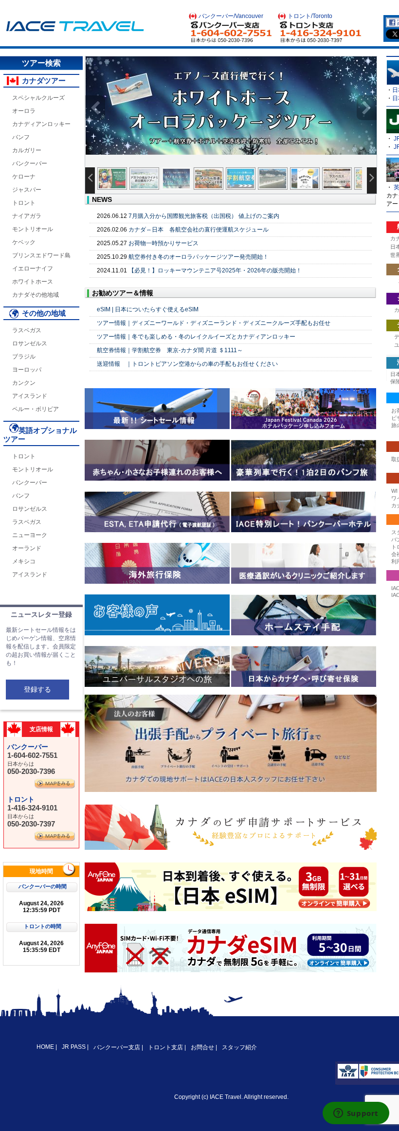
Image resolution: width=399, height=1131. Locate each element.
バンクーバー (29, 163)
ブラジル (24, 356)
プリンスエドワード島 (41, 255)
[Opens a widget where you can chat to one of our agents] (355, 1114)
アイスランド (29, 396)
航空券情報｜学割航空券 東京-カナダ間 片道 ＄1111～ (170, 350)
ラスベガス (26, 330)
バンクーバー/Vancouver (231, 16)
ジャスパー (26, 189)
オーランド (26, 548)
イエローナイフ (32, 268)
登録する (37, 689)
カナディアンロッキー (41, 124)
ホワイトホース (32, 281)
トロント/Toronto (310, 16)
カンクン (24, 382)
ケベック (24, 242)
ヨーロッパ (26, 369)
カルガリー (26, 150)
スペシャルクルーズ (38, 97)
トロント (24, 202)
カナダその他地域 (35, 294)
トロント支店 (165, 1047)
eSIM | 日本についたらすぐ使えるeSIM (148, 309)
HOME (45, 1046)
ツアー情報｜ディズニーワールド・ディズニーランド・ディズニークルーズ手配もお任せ (213, 323)
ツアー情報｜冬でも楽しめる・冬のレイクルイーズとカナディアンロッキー (196, 336)
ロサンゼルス (29, 343)
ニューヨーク (29, 535)
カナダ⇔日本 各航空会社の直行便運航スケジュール (198, 229)
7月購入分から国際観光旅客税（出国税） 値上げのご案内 (203, 216)
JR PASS (74, 1046)
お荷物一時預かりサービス (163, 243)
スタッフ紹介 (239, 1047)
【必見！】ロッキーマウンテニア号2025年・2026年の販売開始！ (215, 270)
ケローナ (24, 176)
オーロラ (24, 111)
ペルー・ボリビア (35, 409)
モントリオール (32, 229)
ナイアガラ (26, 216)
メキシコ (24, 561)
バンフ (21, 137)
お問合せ (202, 1047)
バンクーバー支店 (116, 1047)
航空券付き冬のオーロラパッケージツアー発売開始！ (198, 256)
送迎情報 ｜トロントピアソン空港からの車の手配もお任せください (187, 363)
